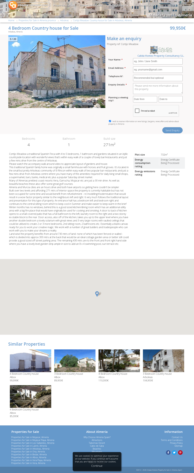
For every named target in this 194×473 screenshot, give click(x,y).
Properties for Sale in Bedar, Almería (29, 454)
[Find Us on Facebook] (168, 452)
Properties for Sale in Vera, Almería (28, 463)
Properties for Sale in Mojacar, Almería (30, 437)
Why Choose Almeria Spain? (97, 437)
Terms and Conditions (172, 440)
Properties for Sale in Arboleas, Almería (30, 448)
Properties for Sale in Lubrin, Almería (29, 445)
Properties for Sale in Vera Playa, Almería (31, 460)
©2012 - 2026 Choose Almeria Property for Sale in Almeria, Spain (159, 470)
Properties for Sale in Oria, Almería (28, 451)
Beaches (97, 448)
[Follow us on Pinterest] (180, 452)
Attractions (97, 440)
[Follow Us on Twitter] (174, 452)
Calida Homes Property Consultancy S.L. (160, 55)
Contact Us (177, 437)
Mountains (97, 451)
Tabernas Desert (97, 442)
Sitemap (178, 445)
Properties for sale (64, 5)
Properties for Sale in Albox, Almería (28, 457)
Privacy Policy (176, 442)
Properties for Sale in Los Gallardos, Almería (32, 442)
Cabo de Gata (97, 445)
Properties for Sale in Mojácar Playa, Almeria (32, 440)
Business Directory (145, 5)
